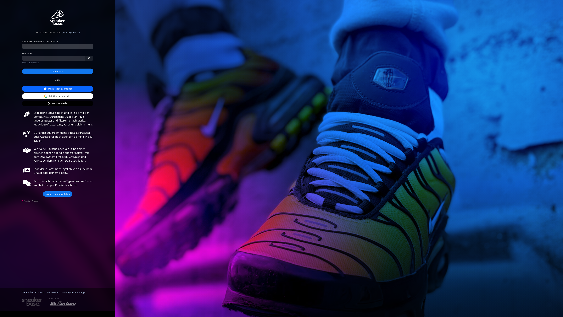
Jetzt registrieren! (71, 32)
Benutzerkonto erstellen (58, 193)
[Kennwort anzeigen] (89, 58)
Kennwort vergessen (30, 62)
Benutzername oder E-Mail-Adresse (40, 41)
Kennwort (27, 53)
